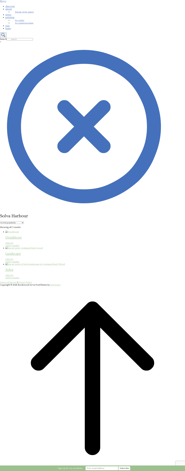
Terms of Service (8, 282)
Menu (3, 1)
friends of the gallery (24, 12)
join (7, 26)
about (8, 9)
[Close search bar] (84, 209)
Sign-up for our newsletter (70, 468)
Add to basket (12, 245)
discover (10, 6)
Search (3, 39)
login (8, 28)
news (8, 14)
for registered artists (24, 23)
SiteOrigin (55, 285)
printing (9, 17)
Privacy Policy (25, 282)
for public (19, 20)
